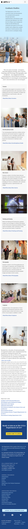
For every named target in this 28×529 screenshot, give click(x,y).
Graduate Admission (6, 494)
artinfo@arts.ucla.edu (7, 470)
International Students (7, 502)
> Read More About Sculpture (9, 315)
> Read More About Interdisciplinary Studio (12, 143)
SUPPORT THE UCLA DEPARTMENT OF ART (14, 510)
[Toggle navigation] (25, 2)
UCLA (22, 524)
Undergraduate (5, 476)
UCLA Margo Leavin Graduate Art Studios (11, 402)
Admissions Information (7, 405)
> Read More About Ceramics (9, 98)
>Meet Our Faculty (6, 360)
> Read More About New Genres (10, 187)
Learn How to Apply (14, 434)
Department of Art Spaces (7, 404)
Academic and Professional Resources (10, 400)
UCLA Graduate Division (7, 410)
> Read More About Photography (10, 275)
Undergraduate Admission (7, 492)
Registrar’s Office (5, 496)
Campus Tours (5, 500)
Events (3, 480)
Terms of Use (17, 520)
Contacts (4, 481)
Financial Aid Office (6, 497)
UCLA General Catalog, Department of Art (11, 415)
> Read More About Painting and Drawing (12, 231)
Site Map (4, 484)
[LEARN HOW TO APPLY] (14, 432)
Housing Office (5, 499)
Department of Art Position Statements (11, 483)
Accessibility (17, 522)
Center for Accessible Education (9, 504)
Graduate (4, 478)
